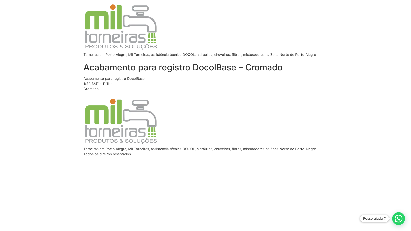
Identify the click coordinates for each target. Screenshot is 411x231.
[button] (398, 218)
